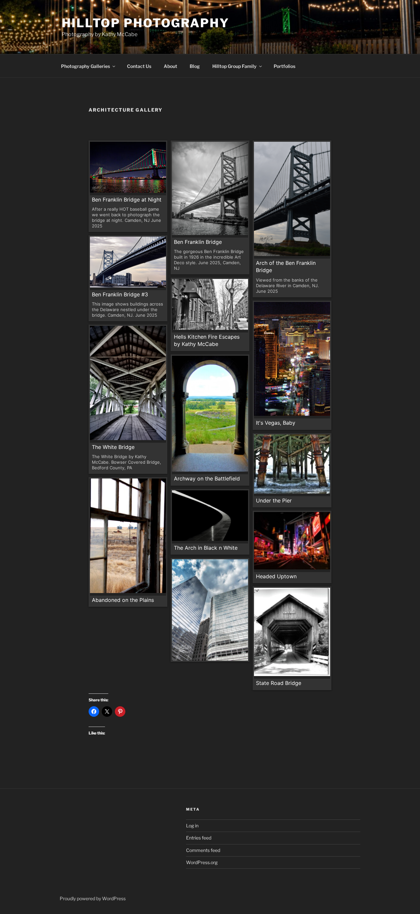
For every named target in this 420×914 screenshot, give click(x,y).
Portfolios (284, 66)
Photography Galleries (85, 66)
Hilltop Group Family (234, 66)
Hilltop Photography (145, 23)
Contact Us (139, 66)
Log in (192, 825)
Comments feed (203, 850)
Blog (195, 66)
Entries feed (198, 837)
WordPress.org (202, 862)
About (170, 66)
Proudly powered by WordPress (93, 898)
